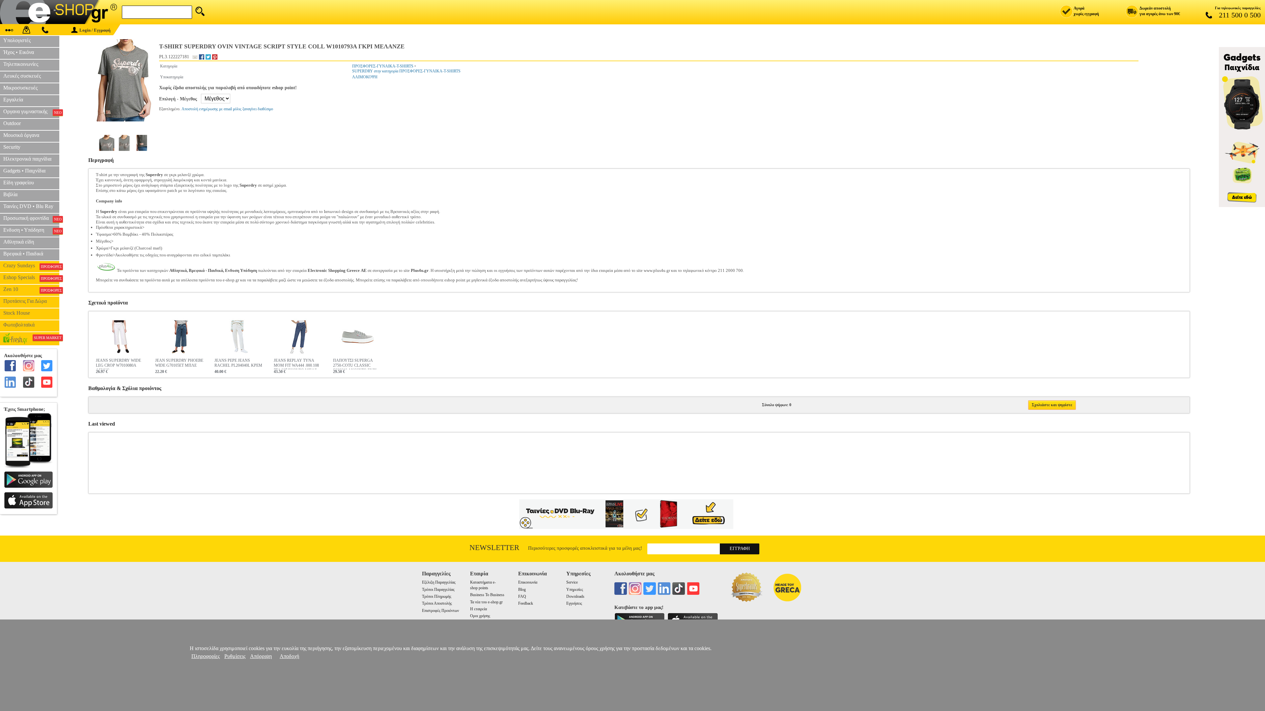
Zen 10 (31, 289)
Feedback (525, 603)
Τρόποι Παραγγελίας (438, 589)
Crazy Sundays (31, 266)
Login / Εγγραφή (94, 30)
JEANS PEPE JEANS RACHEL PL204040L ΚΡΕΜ (238, 363)
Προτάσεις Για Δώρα (25, 301)
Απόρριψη (261, 656)
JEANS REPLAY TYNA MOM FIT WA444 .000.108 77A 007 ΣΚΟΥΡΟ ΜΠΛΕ (296, 363)
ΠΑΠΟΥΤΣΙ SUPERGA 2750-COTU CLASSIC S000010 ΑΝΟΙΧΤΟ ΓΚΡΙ (355, 363)
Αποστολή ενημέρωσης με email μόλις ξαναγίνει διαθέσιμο (227, 109)
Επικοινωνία (527, 582)
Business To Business (487, 594)
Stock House (16, 313)
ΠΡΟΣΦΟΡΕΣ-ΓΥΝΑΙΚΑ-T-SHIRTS (382, 66)
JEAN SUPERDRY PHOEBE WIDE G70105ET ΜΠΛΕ (179, 363)
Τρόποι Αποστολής (437, 603)
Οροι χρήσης (480, 616)
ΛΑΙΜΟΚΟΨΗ (365, 77)
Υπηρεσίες (574, 589)
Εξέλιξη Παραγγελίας (439, 582)
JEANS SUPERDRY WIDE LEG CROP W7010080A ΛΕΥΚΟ (118, 363)
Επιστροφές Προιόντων (440, 610)
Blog (522, 589)
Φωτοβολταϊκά (19, 325)
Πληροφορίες (205, 656)
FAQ (522, 596)
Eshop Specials (31, 277)
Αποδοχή (289, 656)
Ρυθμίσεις (234, 656)
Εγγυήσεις (574, 603)
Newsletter (494, 547)
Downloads (575, 596)
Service (572, 582)
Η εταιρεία (478, 609)
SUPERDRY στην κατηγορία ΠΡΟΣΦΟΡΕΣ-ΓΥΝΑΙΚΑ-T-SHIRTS (406, 71)
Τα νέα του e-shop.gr (486, 602)
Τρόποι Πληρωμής (436, 596)
